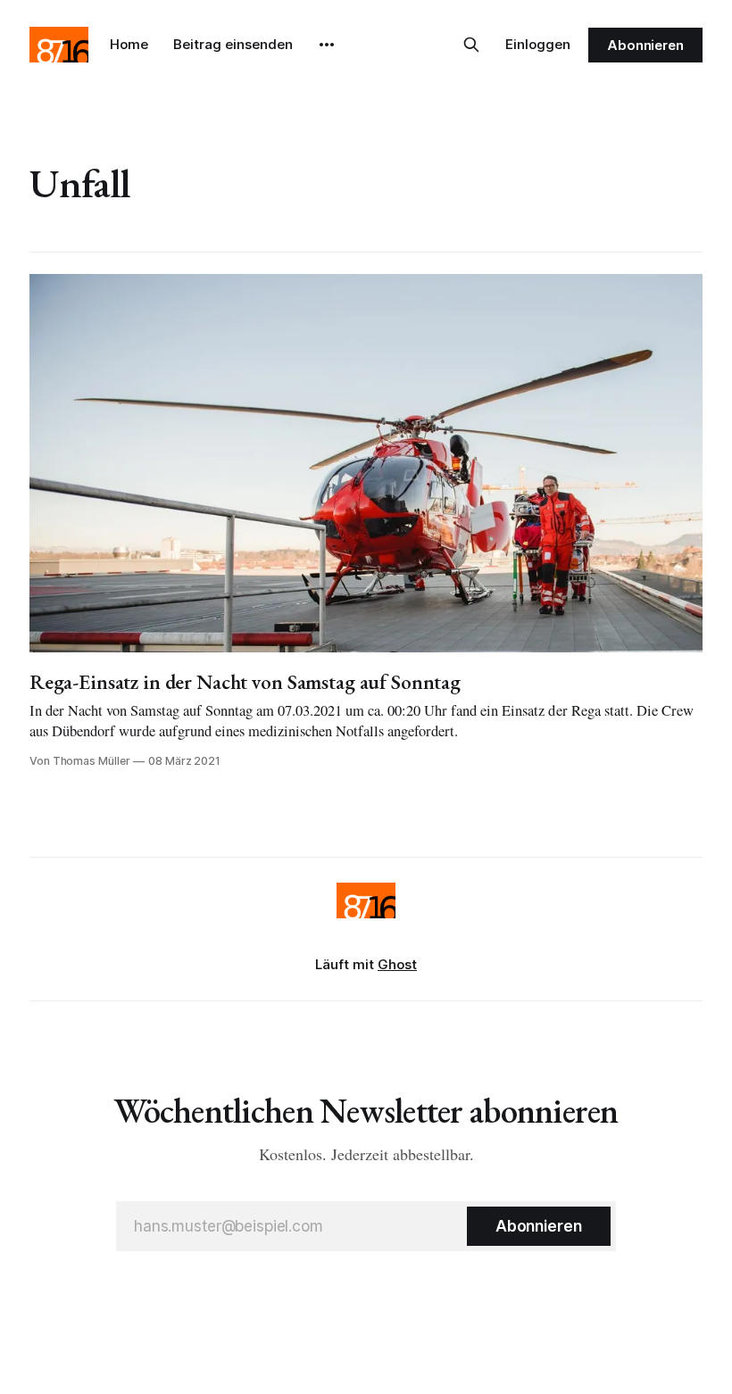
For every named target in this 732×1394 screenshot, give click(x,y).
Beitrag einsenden (233, 44)
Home (129, 44)
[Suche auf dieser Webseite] (471, 44)
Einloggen (537, 44)
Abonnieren (645, 45)
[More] (326, 44)
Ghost (397, 964)
